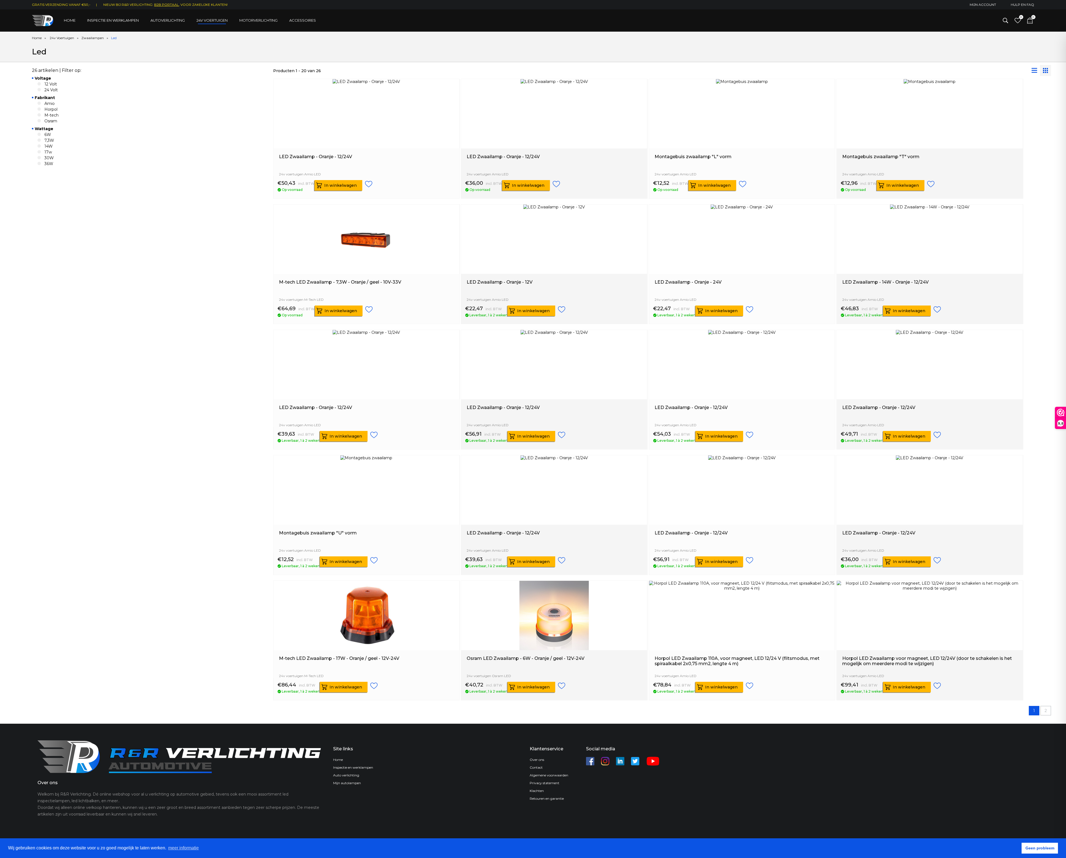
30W (49, 157)
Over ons (537, 760)
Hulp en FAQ (1022, 4)
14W (48, 146)
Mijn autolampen (347, 783)
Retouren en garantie (547, 798)
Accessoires (302, 20)
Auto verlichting (346, 775)
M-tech (51, 115)
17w (48, 152)
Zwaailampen (92, 38)
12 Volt (50, 84)
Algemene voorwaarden (549, 775)
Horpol (50, 109)
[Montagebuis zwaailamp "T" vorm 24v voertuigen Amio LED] (930, 150)
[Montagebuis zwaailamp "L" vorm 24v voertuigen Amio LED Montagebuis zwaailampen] (742, 150)
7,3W (49, 140)
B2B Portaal (166, 4)
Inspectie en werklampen (113, 20)
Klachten (537, 791)
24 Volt (51, 89)
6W (47, 134)
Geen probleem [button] (1039, 848)
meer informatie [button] (183, 848)
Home (70, 20)
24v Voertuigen (62, 38)
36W (48, 163)
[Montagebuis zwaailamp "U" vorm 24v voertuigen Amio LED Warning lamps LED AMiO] (366, 527)
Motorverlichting (258, 20)
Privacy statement (544, 783)
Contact (536, 767)
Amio (49, 103)
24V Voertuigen (212, 20)
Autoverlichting (167, 20)
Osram (50, 120)
